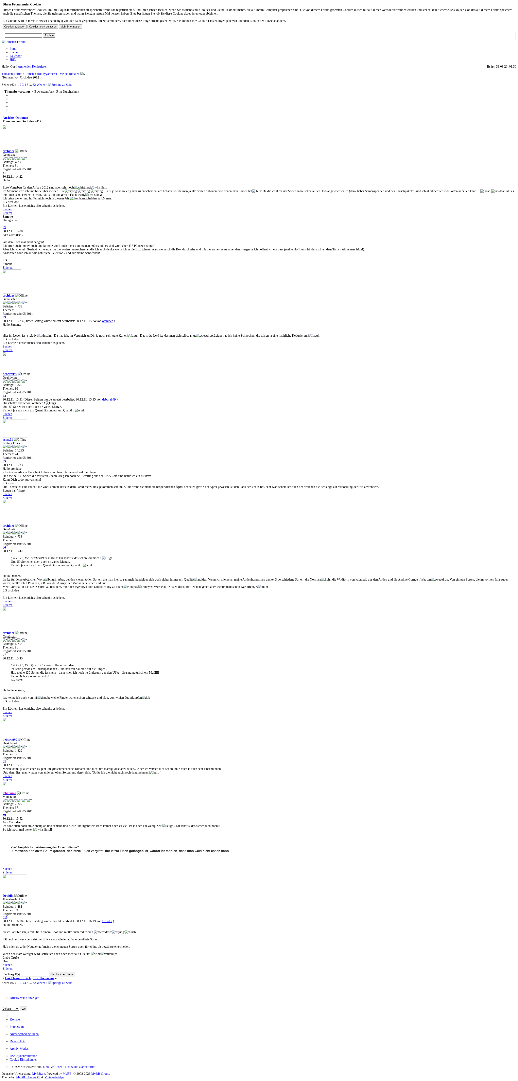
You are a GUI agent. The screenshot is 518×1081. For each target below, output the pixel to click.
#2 (4, 227)
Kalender (15, 56)
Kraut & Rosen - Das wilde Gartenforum (69, 1066)
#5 (4, 461)
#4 (4, 395)
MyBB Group (100, 1073)
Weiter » (42, 84)
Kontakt (15, 1019)
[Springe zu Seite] (60, 84)
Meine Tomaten (69, 73)
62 (34, 84)
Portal (13, 48)
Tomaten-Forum (12, 73)
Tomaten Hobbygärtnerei (41, 73)
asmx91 (8, 439)
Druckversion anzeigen (24, 997)
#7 (4, 654)
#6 (4, 547)
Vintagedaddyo (54, 1077)
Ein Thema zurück (18, 978)
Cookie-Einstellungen (23, 1059)
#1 (4, 173)
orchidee (8, 151)
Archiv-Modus (19, 1048)
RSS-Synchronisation (23, 1056)
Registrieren (39, 66)
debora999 (10, 374)
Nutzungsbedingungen (24, 1034)
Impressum (17, 1026)
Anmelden (24, 66)
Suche (14, 52)
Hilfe (13, 59)
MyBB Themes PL (28, 1077)
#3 (4, 317)
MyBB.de (38, 1073)
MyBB (67, 1073)
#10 (5, 917)
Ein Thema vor (43, 978)
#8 (4, 761)
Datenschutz (17, 1041)
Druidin (8, 895)
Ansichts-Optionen (15, 117)
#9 (4, 815)
